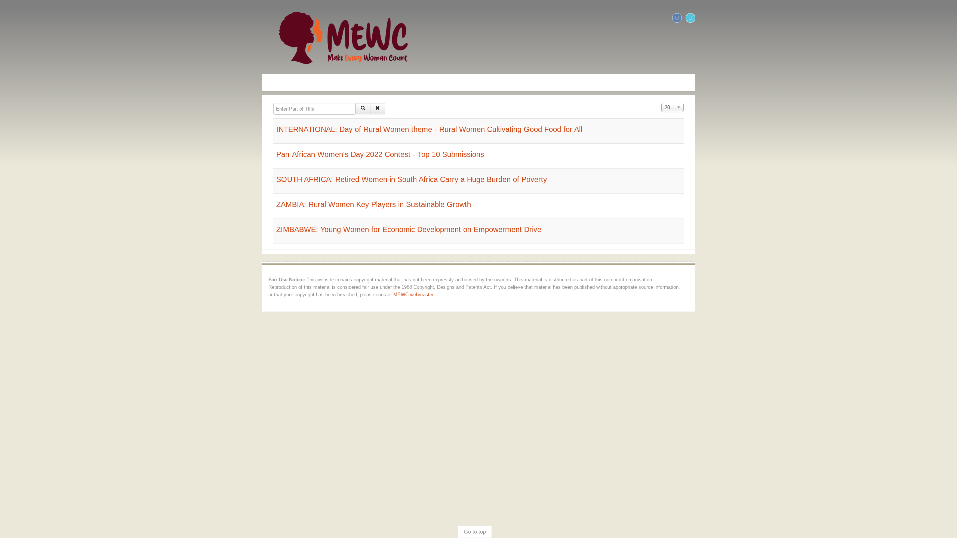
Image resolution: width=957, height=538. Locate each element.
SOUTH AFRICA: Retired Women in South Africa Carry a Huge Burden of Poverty (151, 179)
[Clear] (117, 108)
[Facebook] (937, 18)
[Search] (103, 108)
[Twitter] (950, 18)
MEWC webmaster (29, 287)
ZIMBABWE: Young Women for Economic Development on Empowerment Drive (148, 229)
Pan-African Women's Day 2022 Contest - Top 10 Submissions (120, 154)
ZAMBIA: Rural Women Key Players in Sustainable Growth (113, 204)
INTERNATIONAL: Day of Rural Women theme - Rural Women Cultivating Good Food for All (169, 129)
